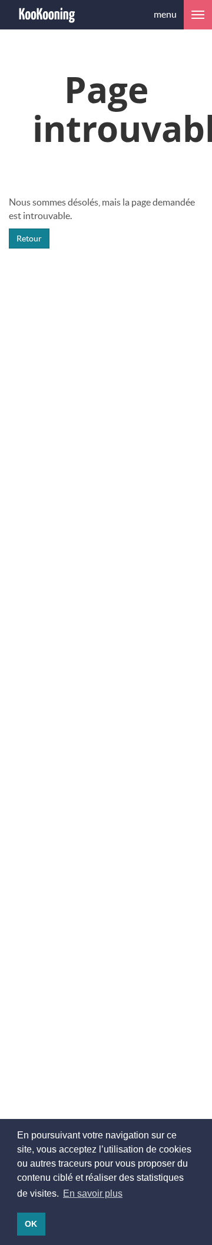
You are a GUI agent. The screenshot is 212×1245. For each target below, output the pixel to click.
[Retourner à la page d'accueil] (47, 14)
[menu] (198, 14)
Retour (29, 238)
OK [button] (31, 1224)
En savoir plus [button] (92, 1193)
